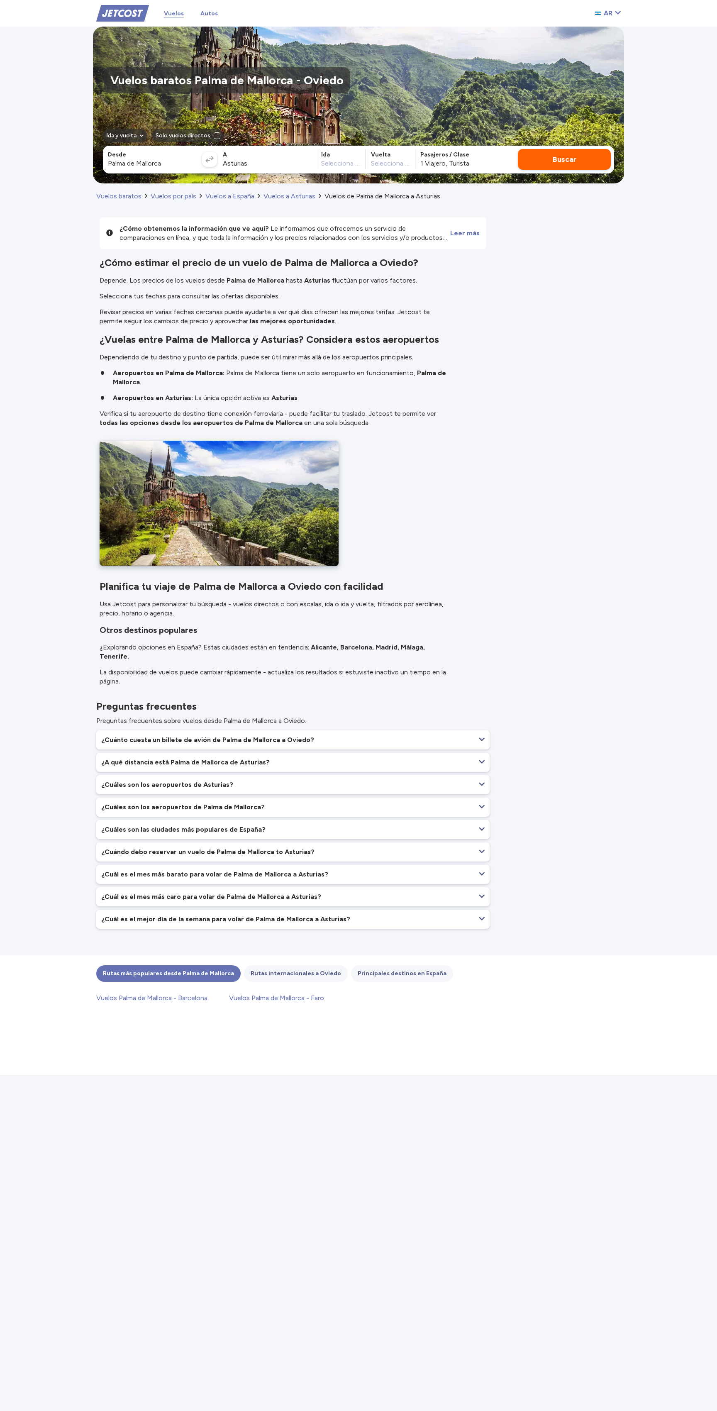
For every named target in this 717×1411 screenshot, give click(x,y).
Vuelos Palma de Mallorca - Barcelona (151, 998)
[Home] (122, 13)
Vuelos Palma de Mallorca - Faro (276, 998)
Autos (209, 13)
